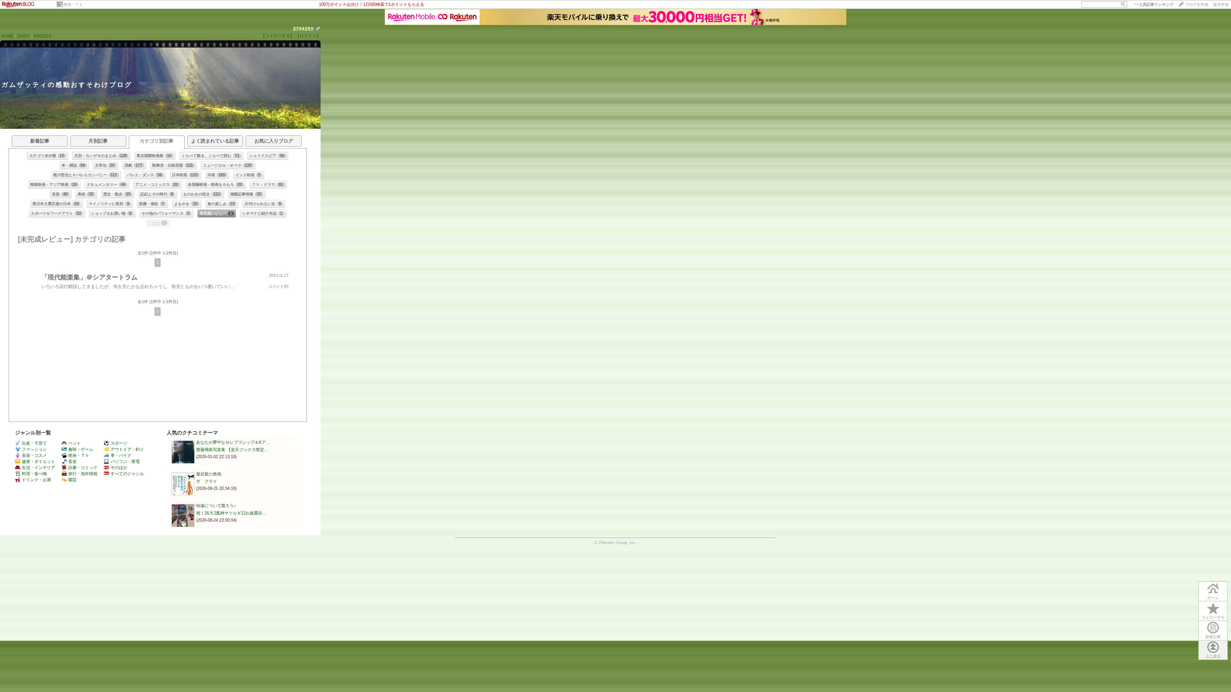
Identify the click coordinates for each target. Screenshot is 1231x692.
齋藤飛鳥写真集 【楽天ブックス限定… (232, 449)
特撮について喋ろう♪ (216, 505)
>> (1154, 4)
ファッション (34, 449)
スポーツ (119, 443)
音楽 (72, 461)
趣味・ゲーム (80, 449)
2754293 (303, 29)
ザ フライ (206, 481)
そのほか (119, 467)
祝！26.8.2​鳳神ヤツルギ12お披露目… (231, 513)
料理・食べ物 (34, 473)
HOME (7, 36)
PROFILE (43, 36)
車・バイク (121, 455)
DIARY (23, 36)
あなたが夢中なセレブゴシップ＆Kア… (233, 442)
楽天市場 (1220, 4)
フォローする (1213, 617)
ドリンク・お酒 (36, 479)
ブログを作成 (1196, 4)
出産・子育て (34, 443)
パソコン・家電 (125, 461)
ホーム (1213, 598)
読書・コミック (82, 467)
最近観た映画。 (210, 474)
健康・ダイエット (38, 461)
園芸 (72, 479)
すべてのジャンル (127, 473)
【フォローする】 (277, 35)
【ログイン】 (308, 35)
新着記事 (1213, 637)
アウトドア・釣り (127, 449)
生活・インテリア (38, 467)
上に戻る (1213, 656)
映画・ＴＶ (73, 4)
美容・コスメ (34, 455)
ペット (74, 443)
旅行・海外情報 (82, 473)
